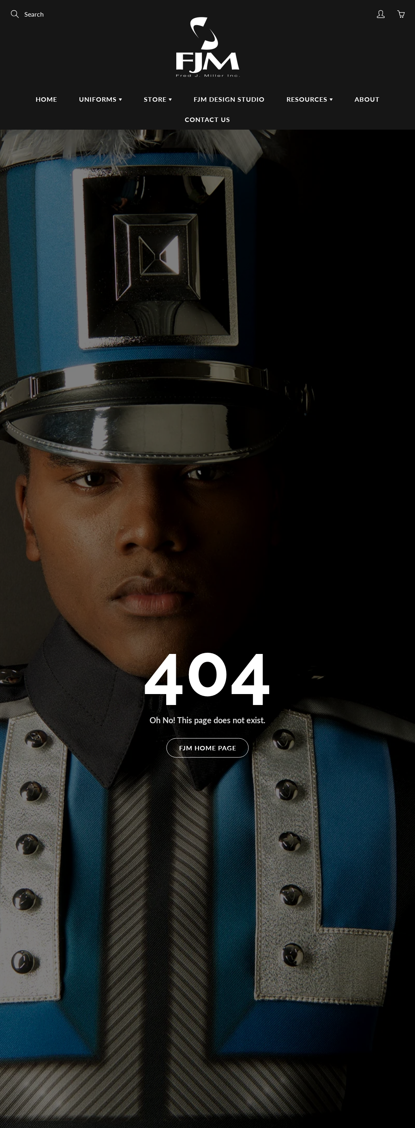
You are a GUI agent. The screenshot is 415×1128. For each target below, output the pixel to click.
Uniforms (99, 99)
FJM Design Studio (229, 99)
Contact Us (207, 119)
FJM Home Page (207, 747)
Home (46, 99)
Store (156, 99)
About (367, 99)
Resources (308, 99)
